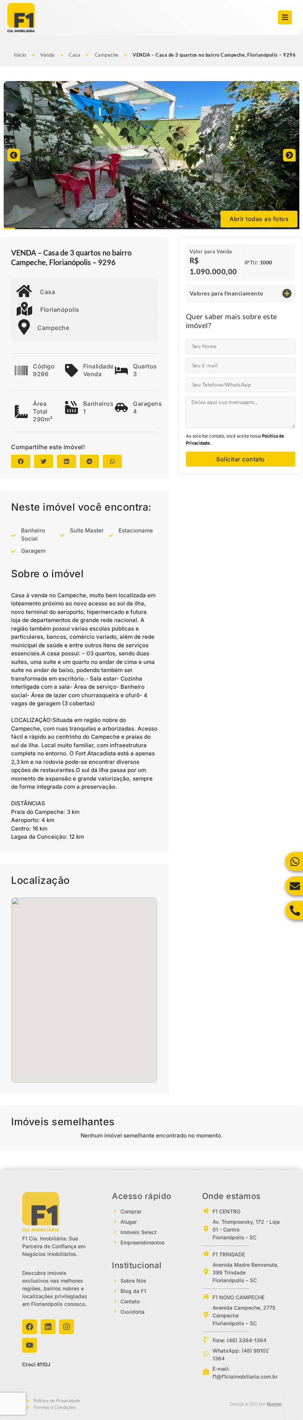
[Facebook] (29, 1326)
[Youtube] (29, 1345)
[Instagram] (66, 1326)
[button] (13, 155)
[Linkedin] (48, 1326)
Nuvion (274, 1404)
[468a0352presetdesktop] (151, 155)
